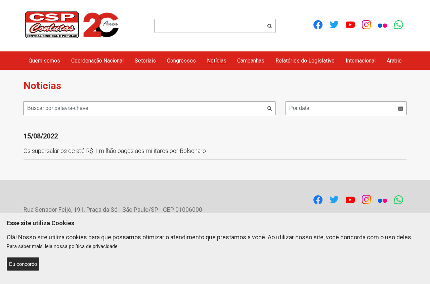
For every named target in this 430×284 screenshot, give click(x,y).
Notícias (216, 60)
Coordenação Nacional (97, 60)
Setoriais (145, 60)
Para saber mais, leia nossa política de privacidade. (63, 246)
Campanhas (250, 60)
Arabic (394, 60)
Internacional (361, 60)
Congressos (181, 60)
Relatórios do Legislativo (305, 60)
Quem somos (44, 60)
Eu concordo (23, 264)
